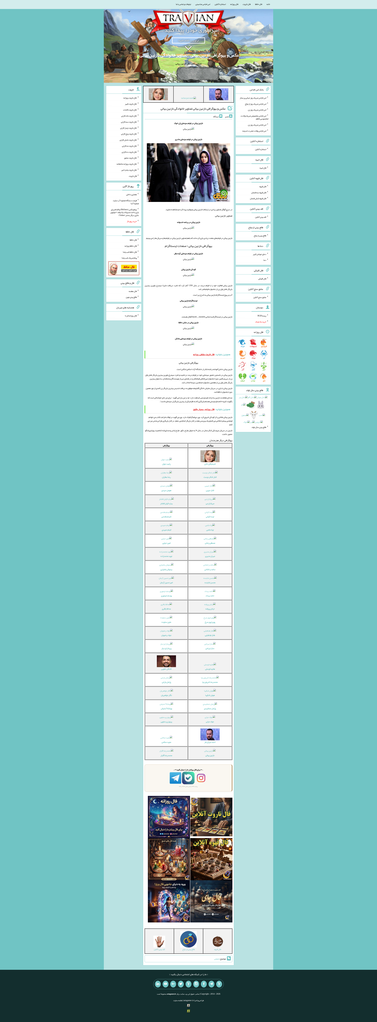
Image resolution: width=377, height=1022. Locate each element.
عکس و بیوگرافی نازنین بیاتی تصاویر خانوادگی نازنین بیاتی (193, 109)
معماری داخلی (131, 194)
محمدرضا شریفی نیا (210, 682)
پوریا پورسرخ (210, 622)
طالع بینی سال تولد (259, 427)
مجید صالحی (166, 742)
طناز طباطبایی (210, 635)
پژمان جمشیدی (210, 708)
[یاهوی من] (219, 984)
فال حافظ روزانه (131, 246)
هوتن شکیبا (210, 695)
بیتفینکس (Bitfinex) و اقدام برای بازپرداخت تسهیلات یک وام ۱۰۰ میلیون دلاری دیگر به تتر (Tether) (124, 212)
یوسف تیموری (166, 596)
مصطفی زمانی (210, 543)
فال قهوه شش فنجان (258, 198)
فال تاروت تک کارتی (129, 116)
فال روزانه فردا (131, 316)
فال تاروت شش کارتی (128, 140)
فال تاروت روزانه (130, 98)
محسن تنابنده (210, 582)
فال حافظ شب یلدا (130, 252)
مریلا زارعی (210, 503)
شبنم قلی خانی (210, 464)
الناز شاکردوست (210, 477)
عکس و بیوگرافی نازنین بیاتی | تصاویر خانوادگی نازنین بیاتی (189, 55)
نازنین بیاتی (209, 755)
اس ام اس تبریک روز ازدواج (255, 104)
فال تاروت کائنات (130, 110)
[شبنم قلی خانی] (158, 95)
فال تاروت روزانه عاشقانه (127, 164)
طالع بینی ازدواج (260, 235)
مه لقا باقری (166, 609)
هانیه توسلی (210, 669)
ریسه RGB (262, 316)
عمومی (216, 959)
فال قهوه (262, 186)
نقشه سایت (177, 1000)
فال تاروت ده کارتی (129, 152)
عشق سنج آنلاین (259, 297)
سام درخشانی (209, 569)
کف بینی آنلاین (260, 217)
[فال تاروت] (211, 818)
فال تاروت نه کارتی (129, 146)
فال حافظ (258, 4)
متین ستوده (166, 622)
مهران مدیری (210, 556)
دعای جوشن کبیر (259, 254)
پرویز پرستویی (166, 721)
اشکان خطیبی (166, 669)
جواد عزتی (210, 721)
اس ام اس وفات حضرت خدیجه (254, 131)
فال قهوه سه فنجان (258, 192)
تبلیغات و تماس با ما (183, 4)
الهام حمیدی (166, 530)
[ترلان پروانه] (188, 99)
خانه (268, 4)
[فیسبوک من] (204, 984)
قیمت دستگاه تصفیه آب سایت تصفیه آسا (126, 201)
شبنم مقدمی (166, 516)
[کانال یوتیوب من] (165, 984)
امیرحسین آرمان (166, 582)
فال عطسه (133, 291)
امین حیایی (166, 543)
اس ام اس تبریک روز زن (257, 110)
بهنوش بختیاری (166, 569)
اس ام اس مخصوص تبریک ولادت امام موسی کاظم (254, 117)
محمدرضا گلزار (166, 755)
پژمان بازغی (166, 682)
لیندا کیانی (210, 516)
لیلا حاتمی (210, 530)
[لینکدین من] (158, 984)
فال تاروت (247, 4)
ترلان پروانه (209, 609)
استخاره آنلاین (220, 4)
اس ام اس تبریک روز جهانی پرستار (253, 98)
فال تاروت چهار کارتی (128, 128)
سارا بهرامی (209, 648)
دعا (264, 260)
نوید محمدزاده (166, 556)
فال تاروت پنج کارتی (129, 134)
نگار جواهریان (166, 695)
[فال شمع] (169, 860)
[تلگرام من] (211, 984)
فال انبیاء (262, 168)
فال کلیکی (262, 279)
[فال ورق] (169, 902)
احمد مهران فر (209, 742)
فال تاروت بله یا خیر (129, 170)
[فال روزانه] (169, 818)
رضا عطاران (166, 477)
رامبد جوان (166, 464)
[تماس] (188, 984)
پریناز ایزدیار (166, 648)
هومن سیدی (166, 490)
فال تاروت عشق (130, 158)
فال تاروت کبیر (131, 104)
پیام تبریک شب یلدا (129, 258)
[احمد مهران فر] (218, 95)
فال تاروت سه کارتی (129, 122)
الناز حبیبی (210, 490)
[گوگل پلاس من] (173, 984)
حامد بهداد (210, 596)
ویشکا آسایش (166, 708)
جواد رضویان (166, 635)
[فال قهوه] (211, 860)
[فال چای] (211, 902)
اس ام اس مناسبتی (202, 4)
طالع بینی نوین (131, 297)
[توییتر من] (181, 984)
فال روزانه (234, 4)
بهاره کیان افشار (166, 503)
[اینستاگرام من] (196, 984)
